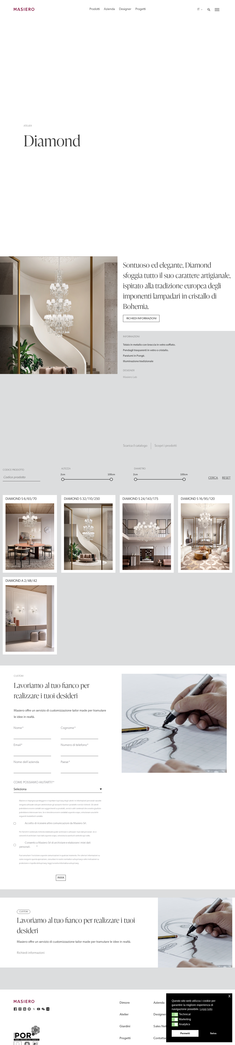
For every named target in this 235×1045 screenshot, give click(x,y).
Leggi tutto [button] (206, 1009)
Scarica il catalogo (135, 446)
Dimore (125, 1003)
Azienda (109, 9)
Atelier (28, 126)
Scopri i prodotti (165, 446)
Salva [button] (213, 1033)
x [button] (229, 995)
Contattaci (160, 1038)
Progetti (140, 9)
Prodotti (94, 9)
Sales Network (163, 1026)
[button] (175, 1014)
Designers (160, 1014)
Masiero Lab (130, 377)
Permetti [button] (185, 1033)
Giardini (125, 1026)
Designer (125, 9)
